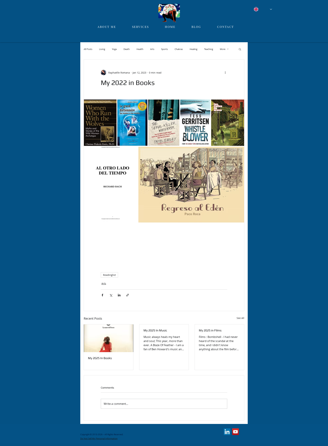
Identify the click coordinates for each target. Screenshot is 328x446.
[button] (240, 49)
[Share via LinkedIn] (119, 295)
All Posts (88, 49)
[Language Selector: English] (262, 9)
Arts (152, 49)
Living (102, 49)
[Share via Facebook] (102, 295)
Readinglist (109, 275)
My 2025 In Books (100, 358)
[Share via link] (127, 295)
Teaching (208, 49)
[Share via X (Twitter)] (110, 295)
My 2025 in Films (210, 330)
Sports (164, 49)
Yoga (114, 49)
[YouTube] (235, 431)
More (222, 49)
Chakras (179, 49)
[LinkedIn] (227, 431)
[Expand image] (100, 123)
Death (127, 49)
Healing (193, 49)
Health (139, 49)
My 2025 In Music (155, 330)
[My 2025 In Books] (108, 338)
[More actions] (225, 72)
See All (240, 318)
